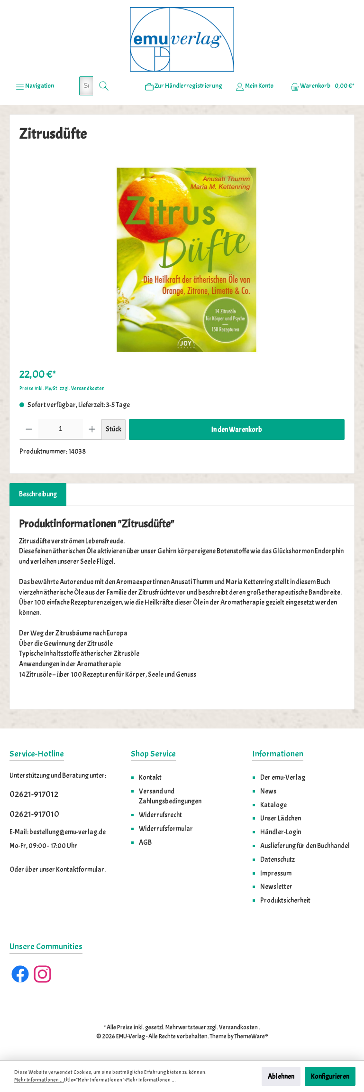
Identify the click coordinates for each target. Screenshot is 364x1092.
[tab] (37, 494)
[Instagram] (42, 974)
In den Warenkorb (236, 429)
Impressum (275, 873)
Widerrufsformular (166, 828)
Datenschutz (277, 859)
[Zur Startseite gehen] (182, 39)
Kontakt (150, 777)
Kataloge (273, 805)
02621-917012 (33, 794)
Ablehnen (281, 1076)
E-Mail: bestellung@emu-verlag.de (57, 832)
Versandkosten (238, 1027)
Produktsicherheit (285, 900)
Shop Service (153, 753)
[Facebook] (20, 974)
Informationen (277, 753)
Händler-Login (280, 832)
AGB (145, 842)
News (268, 791)
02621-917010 (34, 814)
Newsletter (276, 886)
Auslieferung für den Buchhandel (305, 845)
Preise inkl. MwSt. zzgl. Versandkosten (62, 388)
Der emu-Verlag (282, 777)
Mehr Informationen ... (39, 1080)
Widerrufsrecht (160, 815)
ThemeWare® (251, 1036)
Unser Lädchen (280, 818)
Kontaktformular (80, 869)
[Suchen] (104, 85)
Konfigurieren (330, 1076)
